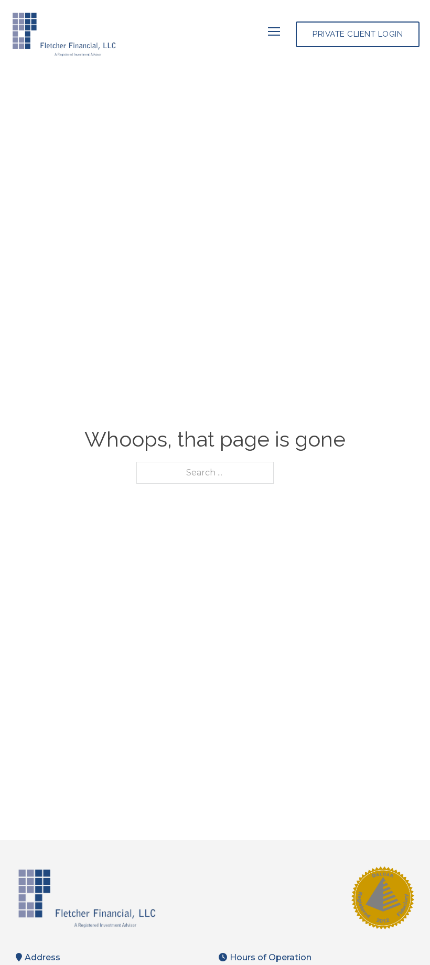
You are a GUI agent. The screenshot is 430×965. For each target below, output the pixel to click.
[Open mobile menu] (274, 31)
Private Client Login (358, 34)
